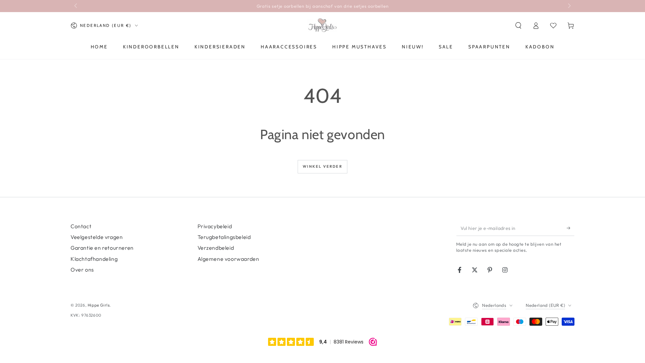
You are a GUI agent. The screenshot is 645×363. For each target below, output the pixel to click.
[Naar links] (76, 6)
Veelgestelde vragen (97, 237)
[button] (518, 25)
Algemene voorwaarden (228, 258)
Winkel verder (322, 166)
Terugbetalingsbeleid (224, 237)
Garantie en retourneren (102, 247)
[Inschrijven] (570, 228)
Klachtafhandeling (94, 258)
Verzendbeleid (216, 247)
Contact (81, 226)
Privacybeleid (215, 226)
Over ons (82, 269)
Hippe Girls (99, 305)
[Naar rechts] (568, 6)
